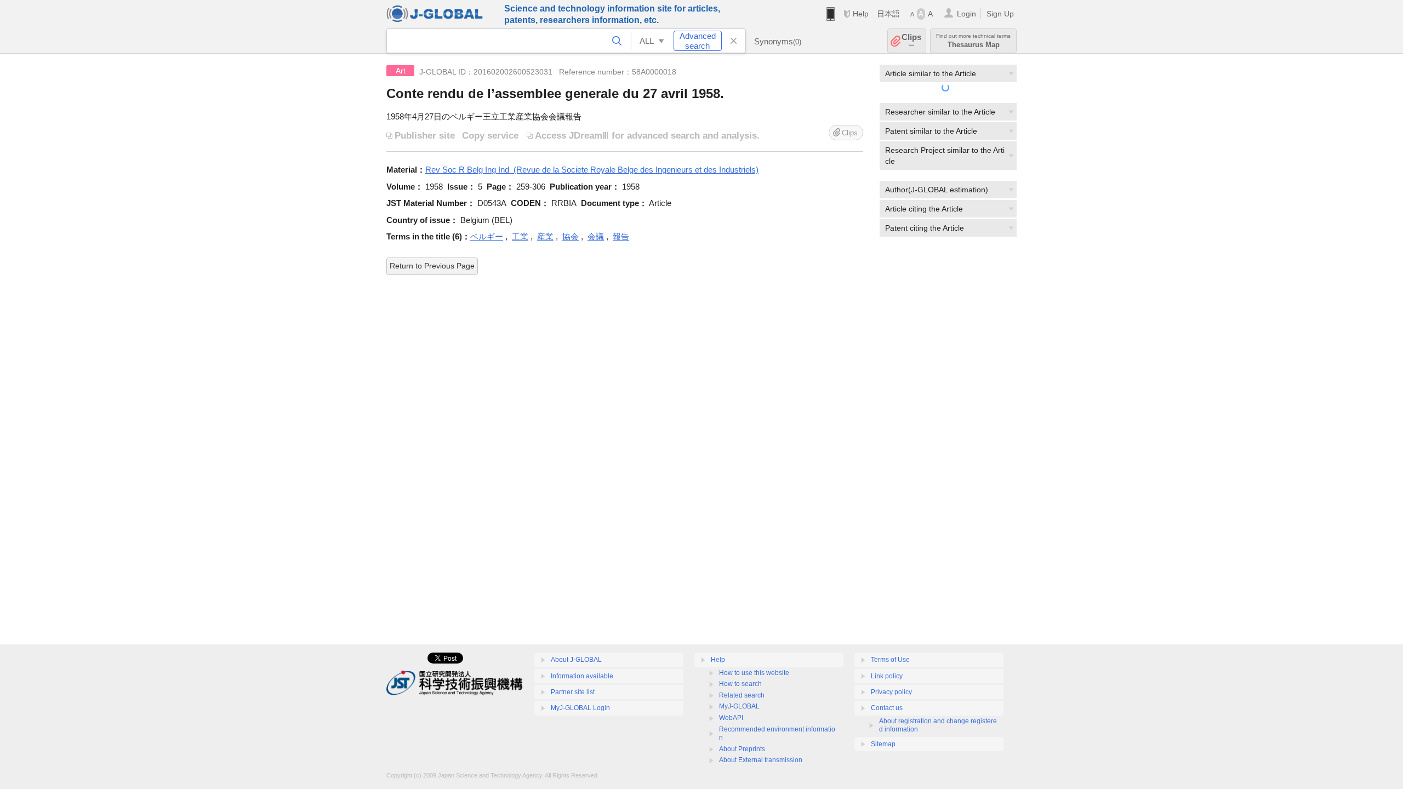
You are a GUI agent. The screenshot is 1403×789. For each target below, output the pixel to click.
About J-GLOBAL (576, 660)
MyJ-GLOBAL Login (580, 708)
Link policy (887, 676)
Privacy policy (891, 692)
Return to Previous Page (432, 265)
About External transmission (760, 760)
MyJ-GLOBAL (739, 706)
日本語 (888, 13)
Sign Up (1000, 13)
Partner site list (573, 692)
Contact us (887, 708)
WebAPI (731, 718)
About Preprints (742, 749)
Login (966, 13)
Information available (582, 676)
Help (861, 13)
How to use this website (754, 673)
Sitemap (883, 744)
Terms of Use (890, 660)
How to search (740, 684)
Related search (742, 695)
